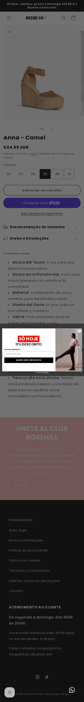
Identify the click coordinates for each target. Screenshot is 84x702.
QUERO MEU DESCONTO (29, 360)
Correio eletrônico (12, 349)
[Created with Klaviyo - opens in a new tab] (42, 372)
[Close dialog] (79, 331)
